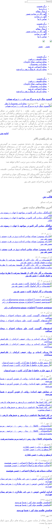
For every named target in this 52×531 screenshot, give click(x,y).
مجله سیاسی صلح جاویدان (35, 62)
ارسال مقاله (41, 11)
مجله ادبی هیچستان (38, 64)
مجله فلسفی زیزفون (37, 59)
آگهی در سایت (40, 16)
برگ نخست (42, 6)
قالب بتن (47, 196)
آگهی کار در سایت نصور (36, 14)
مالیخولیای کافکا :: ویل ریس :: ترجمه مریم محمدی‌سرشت (26, 439)
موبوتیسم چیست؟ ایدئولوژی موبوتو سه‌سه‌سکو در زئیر (28, 307)
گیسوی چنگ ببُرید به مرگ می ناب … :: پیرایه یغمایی (29, 99)
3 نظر (7, 103)
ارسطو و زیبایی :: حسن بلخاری (38, 455)
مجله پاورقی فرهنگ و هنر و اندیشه (31, 69)
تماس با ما (42, 19)
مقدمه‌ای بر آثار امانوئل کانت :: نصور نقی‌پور (32, 291)
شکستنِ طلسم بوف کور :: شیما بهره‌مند (34, 510)
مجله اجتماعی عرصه (37, 67)
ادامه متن (4, 133)
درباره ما (43, 9)
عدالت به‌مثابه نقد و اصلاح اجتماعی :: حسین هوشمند (29, 471)
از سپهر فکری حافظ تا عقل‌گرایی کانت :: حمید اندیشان (28, 370)
